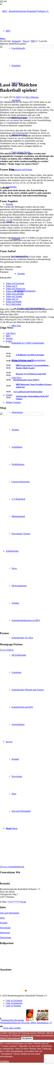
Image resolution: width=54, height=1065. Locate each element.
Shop (2, 918)
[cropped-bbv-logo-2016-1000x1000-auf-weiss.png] (27, 47)
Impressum (5, 932)
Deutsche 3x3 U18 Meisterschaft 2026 (31, 374)
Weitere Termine (13, 402)
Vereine (9, 338)
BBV (18, 97)
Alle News (11, 333)
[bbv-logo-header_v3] (24, 11)
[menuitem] (30, 299)
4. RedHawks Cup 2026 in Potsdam (30, 355)
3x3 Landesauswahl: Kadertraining (28, 392)
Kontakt (3, 923)
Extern (9, 341)
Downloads (5, 927)
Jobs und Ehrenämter (9, 913)
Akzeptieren (27, 1038)
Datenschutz (5, 937)
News (2, 38)
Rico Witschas (32, 97)
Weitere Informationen (10, 1038)
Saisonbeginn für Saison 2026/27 (26, 380)
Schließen (4, 1061)
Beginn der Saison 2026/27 (23, 361)
